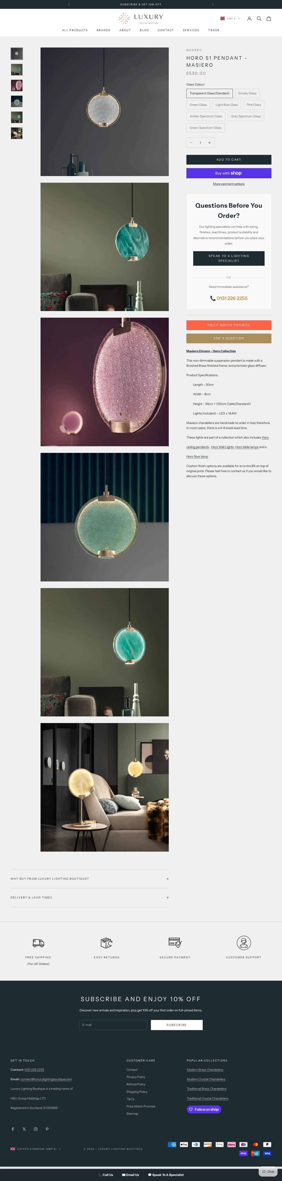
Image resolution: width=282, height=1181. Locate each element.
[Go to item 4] (17, 101)
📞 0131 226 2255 (229, 299)
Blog (144, 30)
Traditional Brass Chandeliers (206, 1089)
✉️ (130, 1175)
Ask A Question (228, 338)
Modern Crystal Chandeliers (206, 1079)
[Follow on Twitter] (24, 1129)
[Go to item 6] (17, 133)
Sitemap (132, 1114)
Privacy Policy (135, 1077)
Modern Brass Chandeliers (205, 1070)
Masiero (194, 50)
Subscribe (177, 1025)
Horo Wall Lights (222, 447)
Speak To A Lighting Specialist (229, 258)
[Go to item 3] (17, 85)
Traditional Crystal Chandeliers (207, 1098)
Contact (166, 30)
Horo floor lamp (197, 457)
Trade (214, 30)
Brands (104, 30)
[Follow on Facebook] (13, 1129)
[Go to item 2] (17, 69)
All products (75, 30)
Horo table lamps (247, 447)
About (125, 30)
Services (191, 30)
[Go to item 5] (17, 117)
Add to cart (228, 159)
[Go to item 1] (17, 53)
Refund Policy (135, 1084)
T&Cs (130, 1099)
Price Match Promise (229, 325)
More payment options (229, 184)
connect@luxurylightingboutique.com (46, 1079)
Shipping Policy (136, 1092)
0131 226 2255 (34, 1070)
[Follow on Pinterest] (47, 1129)
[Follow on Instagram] (35, 1129)
